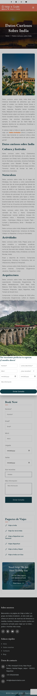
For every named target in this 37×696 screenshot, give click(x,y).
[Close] (34, 303)
